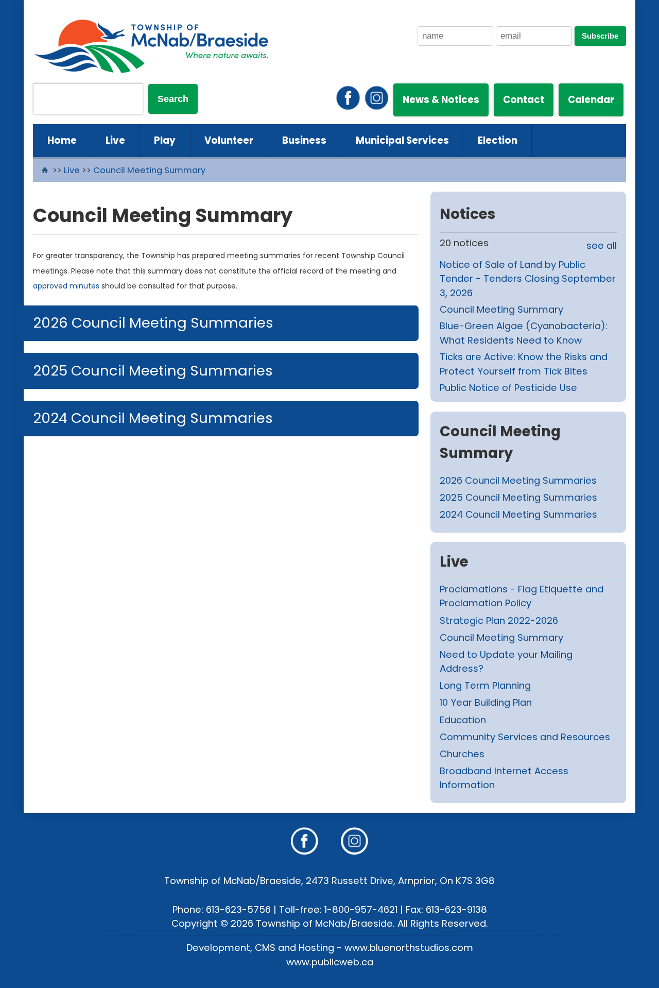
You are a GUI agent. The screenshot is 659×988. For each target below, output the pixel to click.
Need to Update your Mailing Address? (506, 661)
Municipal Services (402, 140)
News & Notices (441, 99)
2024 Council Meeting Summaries (153, 418)
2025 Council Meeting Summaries (153, 371)
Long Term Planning (485, 685)
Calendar (591, 99)
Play (165, 140)
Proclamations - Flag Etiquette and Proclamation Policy (521, 596)
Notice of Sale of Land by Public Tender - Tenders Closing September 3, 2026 (528, 278)
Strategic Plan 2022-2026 (499, 620)
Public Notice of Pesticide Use (508, 387)
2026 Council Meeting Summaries (153, 323)
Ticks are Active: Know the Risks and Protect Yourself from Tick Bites (524, 364)
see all (601, 245)
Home (62, 140)
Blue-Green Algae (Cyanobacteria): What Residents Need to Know (524, 333)
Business (304, 140)
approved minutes (66, 286)
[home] (46, 170)
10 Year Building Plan (486, 702)
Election (497, 140)
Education (463, 719)
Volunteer (228, 140)
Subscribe (600, 36)
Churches (462, 753)
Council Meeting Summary (149, 170)
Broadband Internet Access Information (504, 778)
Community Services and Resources (525, 736)
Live (115, 140)
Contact (523, 99)
